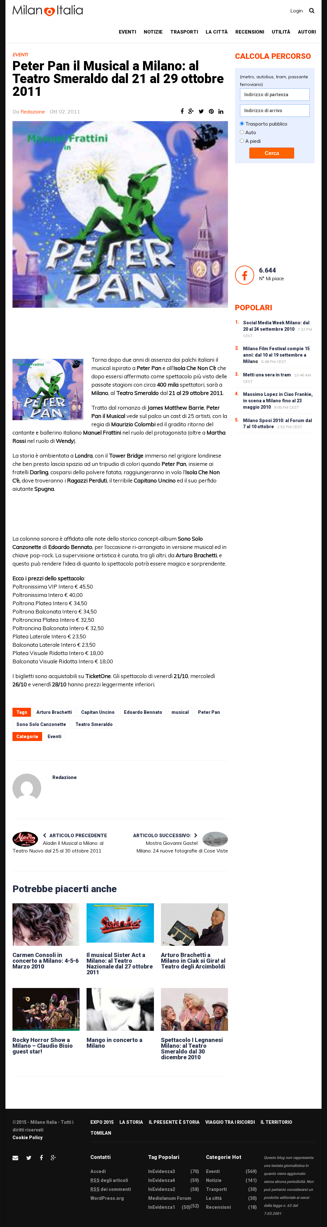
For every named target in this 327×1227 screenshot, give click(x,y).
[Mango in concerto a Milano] (120, 1009)
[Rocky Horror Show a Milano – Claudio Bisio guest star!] (46, 1009)
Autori (307, 32)
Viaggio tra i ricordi (230, 1122)
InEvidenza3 (161, 1171)
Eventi (127, 32)
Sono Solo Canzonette (41, 724)
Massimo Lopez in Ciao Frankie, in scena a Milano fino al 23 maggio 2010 (278, 401)
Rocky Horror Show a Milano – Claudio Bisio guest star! (42, 1046)
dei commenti (110, 1189)
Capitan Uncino (98, 712)
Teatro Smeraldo (94, 724)
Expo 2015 (102, 1122)
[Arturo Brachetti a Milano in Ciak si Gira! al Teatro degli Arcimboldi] (194, 924)
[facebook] (41, 1157)
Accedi (98, 1171)
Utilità (281, 32)
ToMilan (100, 1133)
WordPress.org (107, 1198)
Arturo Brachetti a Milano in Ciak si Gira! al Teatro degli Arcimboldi (193, 961)
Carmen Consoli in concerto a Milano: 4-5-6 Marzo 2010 (45, 961)
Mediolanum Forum (169, 1198)
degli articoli (109, 1180)
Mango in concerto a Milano (114, 1043)
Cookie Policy (27, 1137)
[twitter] (29, 1157)
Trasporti (184, 32)
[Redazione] (26, 788)
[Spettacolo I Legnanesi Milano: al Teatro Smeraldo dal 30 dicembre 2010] (194, 1009)
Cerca (272, 153)
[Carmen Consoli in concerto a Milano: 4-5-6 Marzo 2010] (46, 924)
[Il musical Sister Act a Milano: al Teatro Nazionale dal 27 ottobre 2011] (120, 924)
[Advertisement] (167, 334)
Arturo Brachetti (54, 712)
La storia (131, 1122)
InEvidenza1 (161, 1207)
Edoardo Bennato (143, 712)
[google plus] (53, 1157)
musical (180, 712)
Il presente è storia (174, 1122)
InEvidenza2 (161, 1189)
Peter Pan (209, 712)
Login (296, 10)
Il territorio (276, 1122)
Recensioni (249, 32)
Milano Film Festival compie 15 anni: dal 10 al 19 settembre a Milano (276, 355)
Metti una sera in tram (267, 374)
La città (217, 32)
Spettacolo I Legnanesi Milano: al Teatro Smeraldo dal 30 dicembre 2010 (192, 1049)
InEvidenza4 (161, 1180)
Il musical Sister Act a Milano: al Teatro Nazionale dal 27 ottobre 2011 (120, 964)
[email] (15, 1157)
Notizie (153, 32)
